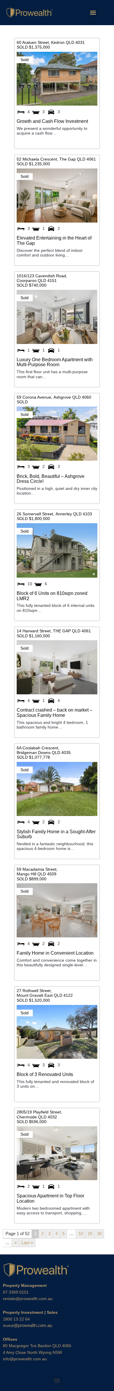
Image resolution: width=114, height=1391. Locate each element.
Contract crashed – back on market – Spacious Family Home (54, 712)
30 (99, 1233)
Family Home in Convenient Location (55, 953)
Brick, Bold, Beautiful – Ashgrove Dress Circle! (50, 479)
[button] (93, 13)
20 (90, 1233)
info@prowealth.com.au (25, 1358)
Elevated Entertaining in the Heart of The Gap (54, 240)
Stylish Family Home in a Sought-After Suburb (56, 834)
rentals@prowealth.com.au (28, 1298)
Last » (27, 1242)
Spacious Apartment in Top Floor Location (50, 1198)
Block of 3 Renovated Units (45, 1074)
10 (80, 1233)
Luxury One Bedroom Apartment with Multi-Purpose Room (55, 362)
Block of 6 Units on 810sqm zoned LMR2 (52, 596)
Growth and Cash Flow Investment (52, 121)
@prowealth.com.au (27, 1325)
